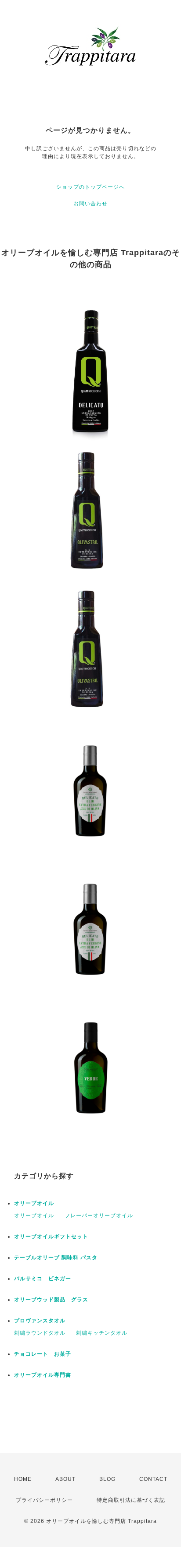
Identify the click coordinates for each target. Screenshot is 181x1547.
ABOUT (65, 1479)
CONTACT (153, 1479)
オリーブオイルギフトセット (51, 1236)
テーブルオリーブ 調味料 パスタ (56, 1258)
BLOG (107, 1479)
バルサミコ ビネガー (42, 1279)
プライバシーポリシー (44, 1500)
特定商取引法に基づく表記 (131, 1500)
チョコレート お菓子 (42, 1354)
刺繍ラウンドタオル (39, 1333)
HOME (23, 1479)
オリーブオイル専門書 (42, 1375)
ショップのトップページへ (90, 187)
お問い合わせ (90, 204)
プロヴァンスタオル (39, 1321)
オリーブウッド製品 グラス (51, 1300)
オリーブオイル (34, 1203)
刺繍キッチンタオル (101, 1333)
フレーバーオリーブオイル (99, 1215)
